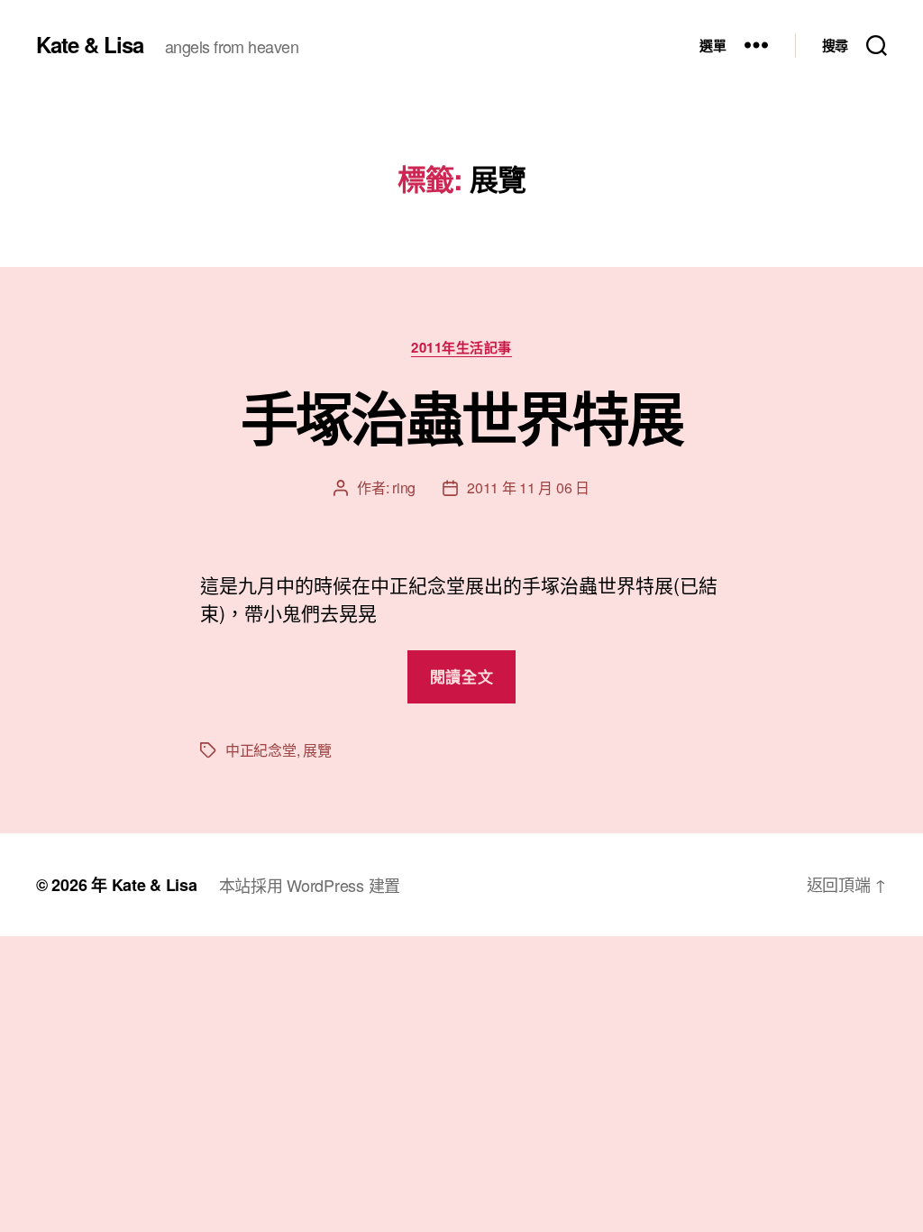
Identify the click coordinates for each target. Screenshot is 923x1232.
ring (404, 487)
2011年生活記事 (461, 348)
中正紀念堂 (261, 750)
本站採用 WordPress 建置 (309, 884)
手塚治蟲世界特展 (462, 416)
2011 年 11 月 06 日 (528, 487)
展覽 (317, 750)
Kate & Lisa (89, 44)
